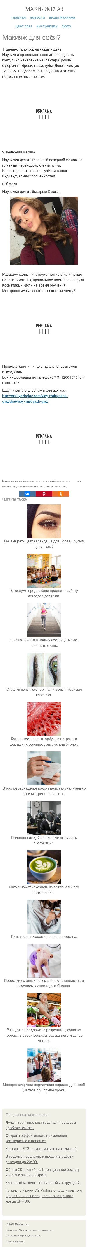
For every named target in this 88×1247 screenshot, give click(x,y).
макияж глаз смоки (55, 486)
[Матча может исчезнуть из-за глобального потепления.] (44, 881)
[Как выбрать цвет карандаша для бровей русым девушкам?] (44, 535)
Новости (37, 17)
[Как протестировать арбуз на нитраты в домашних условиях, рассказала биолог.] (44, 733)
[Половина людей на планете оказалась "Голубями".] (44, 832)
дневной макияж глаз (27, 481)
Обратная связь (15, 1241)
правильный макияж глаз (55, 481)
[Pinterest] (44, 494)
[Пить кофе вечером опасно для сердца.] (44, 930)
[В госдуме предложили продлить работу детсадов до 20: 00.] (44, 585)
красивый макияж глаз (30, 486)
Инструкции (47, 26)
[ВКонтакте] (27, 494)
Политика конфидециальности (23, 1235)
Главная (18, 17)
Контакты (12, 1230)
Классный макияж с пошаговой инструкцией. (43, 1183)
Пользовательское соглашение (36, 1230)
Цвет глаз (23, 26)
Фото (66, 26)
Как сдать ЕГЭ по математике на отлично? (41, 1149)
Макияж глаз (44, 8)
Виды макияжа (62, 17)
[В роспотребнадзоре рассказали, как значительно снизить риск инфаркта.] (44, 782)
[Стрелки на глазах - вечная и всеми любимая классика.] (44, 683)
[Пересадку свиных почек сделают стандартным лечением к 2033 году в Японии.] (44, 974)
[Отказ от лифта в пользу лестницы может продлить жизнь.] (44, 634)
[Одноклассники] (60, 494)
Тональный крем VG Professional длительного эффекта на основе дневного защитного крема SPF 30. (44, 1196)
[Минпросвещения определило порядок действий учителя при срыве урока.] (44, 1079)
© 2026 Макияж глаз (18, 1224)
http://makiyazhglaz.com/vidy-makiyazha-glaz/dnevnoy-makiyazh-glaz (35, 398)
